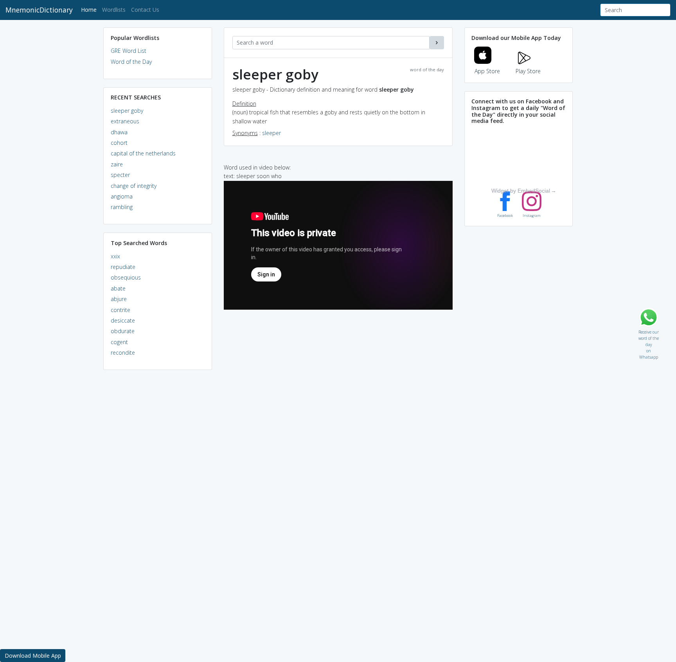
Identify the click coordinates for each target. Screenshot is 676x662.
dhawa (119, 132)
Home (90, 9)
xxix (115, 256)
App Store (487, 71)
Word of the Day (131, 61)
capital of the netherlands (143, 153)
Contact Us (145, 9)
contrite (120, 310)
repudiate (123, 267)
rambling (122, 207)
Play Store (528, 71)
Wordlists (114, 9)
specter (120, 175)
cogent (119, 342)
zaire (117, 164)
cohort (119, 142)
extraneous (125, 121)
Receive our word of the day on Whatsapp (648, 330)
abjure (119, 299)
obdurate (123, 331)
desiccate (123, 320)
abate (118, 288)
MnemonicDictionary (39, 9)
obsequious (126, 277)
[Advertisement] (157, 495)
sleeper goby (127, 110)
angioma (122, 196)
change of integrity (133, 185)
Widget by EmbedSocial (520, 191)
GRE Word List (128, 50)
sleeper (271, 133)
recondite (123, 352)
